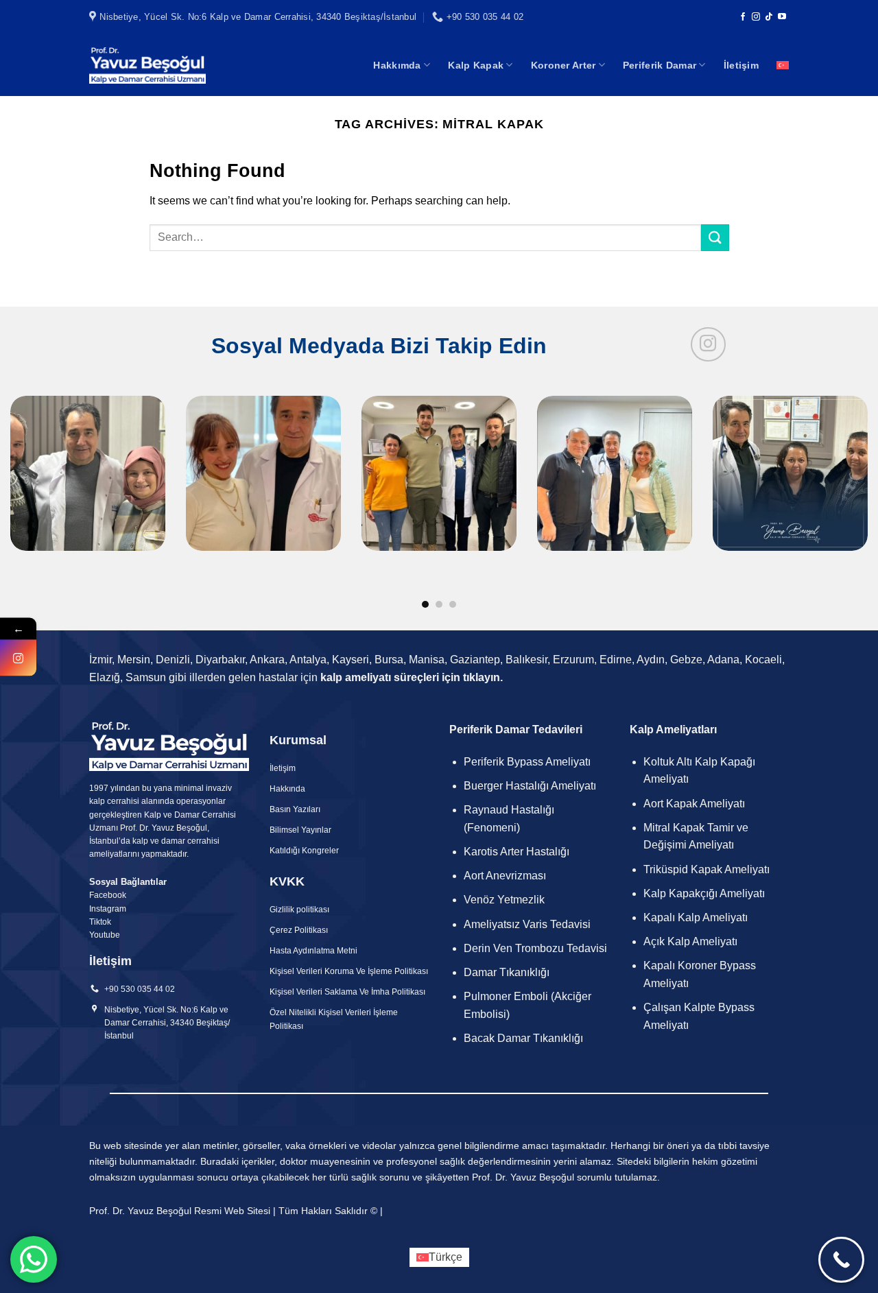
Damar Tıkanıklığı (506, 972)
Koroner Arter (563, 65)
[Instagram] (18, 657)
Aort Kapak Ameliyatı (694, 803)
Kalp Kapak (475, 65)
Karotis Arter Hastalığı (518, 851)
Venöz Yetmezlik (504, 899)
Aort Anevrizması (505, 875)
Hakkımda (396, 65)
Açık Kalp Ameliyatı (690, 941)
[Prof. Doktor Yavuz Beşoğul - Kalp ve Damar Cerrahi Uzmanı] (147, 65)
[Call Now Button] (841, 1260)
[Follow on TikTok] (769, 17)
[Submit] (714, 237)
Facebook (107, 895)
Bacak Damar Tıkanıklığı (523, 1038)
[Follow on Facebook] (743, 17)
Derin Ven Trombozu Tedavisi (535, 948)
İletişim (741, 65)
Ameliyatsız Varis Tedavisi (527, 924)
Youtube (104, 935)
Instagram (107, 909)
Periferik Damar (659, 65)
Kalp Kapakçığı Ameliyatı (704, 893)
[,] (439, 503)
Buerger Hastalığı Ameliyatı (530, 786)
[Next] (843, 459)
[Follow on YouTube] (782, 17)
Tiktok (100, 922)
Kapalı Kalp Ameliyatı (695, 917)
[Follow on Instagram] (756, 17)
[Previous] (35, 459)
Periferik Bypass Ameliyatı (527, 762)
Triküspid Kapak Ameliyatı (706, 869)
